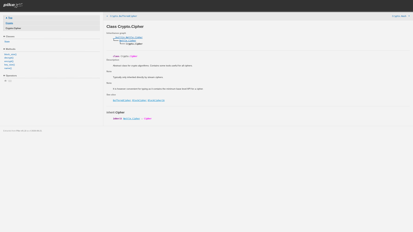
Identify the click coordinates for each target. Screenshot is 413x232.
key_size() (9, 64)
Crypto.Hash (401, 16)
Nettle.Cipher (131, 118)
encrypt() (9, 61)
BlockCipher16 (156, 100)
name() (8, 68)
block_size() (10, 54)
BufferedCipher (122, 100)
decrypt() (9, 57)
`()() (10, 80)
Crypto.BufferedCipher (121, 16)
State (7, 41)
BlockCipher (139, 100)
